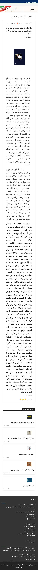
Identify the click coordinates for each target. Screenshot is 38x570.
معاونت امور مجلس (31, 514)
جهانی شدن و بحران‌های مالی (26, 454)
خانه (30, 17)
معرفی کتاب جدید (17, 17)
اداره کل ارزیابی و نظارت (30, 524)
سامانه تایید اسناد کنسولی (29, 526)
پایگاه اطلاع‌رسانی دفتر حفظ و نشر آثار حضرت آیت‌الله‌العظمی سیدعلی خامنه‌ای (20, 508)
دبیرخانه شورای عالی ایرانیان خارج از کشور (26, 534)
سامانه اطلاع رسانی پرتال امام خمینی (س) (26, 505)
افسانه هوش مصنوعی (28, 486)
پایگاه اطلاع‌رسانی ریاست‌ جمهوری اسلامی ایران (25, 512)
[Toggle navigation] (32, 10)
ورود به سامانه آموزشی (30, 541)
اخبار (25, 17)
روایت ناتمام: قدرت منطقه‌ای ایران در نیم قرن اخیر (21, 470)
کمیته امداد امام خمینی (30, 517)
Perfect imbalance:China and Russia (22, 423)
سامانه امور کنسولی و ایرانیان (29, 531)
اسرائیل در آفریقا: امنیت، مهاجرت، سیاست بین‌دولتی (21, 438)
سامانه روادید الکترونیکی (30, 529)
